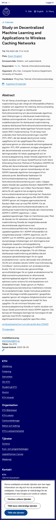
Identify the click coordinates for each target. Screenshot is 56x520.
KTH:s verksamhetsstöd (13, 431)
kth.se (4, 2)
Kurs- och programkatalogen (15, 449)
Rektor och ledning (11, 426)
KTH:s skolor (8, 415)
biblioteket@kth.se (11, 341)
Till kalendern (8, 329)
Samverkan (7, 376)
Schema (6, 444)
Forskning (6, 371)
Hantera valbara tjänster (19, 499)
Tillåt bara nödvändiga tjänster (22, 506)
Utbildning (7, 366)
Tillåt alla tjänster (16, 512)
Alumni (5, 392)
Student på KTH (9, 387)
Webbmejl (6, 459)
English (40, 11)
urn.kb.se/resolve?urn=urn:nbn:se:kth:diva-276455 (25, 324)
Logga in (50, 2)
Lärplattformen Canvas (12, 454)
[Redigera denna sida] (3, 350)
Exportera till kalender (16, 84)
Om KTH (6, 382)
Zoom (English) (15, 56)
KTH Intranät (8, 397)
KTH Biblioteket (9, 410)
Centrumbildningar (11, 420)
